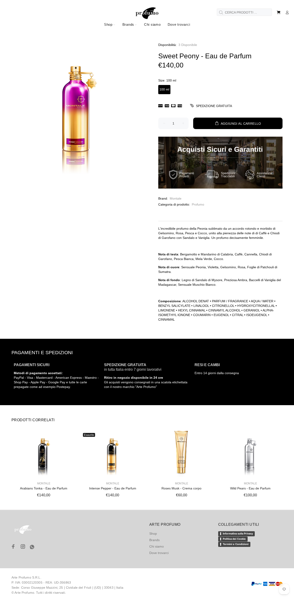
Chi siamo (156, 546)
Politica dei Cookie (234, 538)
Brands (154, 540)
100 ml (164, 89)
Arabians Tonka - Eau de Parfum (43, 488)
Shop (153, 533)
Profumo (198, 204)
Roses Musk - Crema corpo (181, 488)
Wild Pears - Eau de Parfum (250, 488)
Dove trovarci (159, 553)
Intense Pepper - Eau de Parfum (112, 488)
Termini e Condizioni (236, 544)
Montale (175, 198)
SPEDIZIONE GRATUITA (214, 106)
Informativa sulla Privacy (238, 533)
